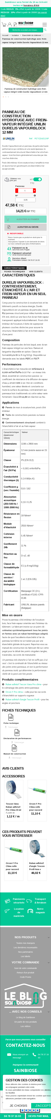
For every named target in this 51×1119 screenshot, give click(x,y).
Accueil (5, 35)
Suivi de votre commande (25, 968)
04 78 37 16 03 (12, 1116)
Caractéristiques (14, 268)
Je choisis (18, 1105)
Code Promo (25, 977)
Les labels (25, 956)
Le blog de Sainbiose (25, 1017)
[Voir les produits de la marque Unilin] (8, 139)
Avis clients (35, 272)
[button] (3, 101)
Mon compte (10, 25)
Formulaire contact (19, 260)
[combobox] (26, 30)
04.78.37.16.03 (34, 260)
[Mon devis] (15, 25)
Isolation (15, 35)
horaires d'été (31, 5)
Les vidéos (25, 1026)
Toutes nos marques (25, 943)
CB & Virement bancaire (21, 254)
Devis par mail (38, 1116)
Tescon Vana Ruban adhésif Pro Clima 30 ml (13, 807)
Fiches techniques (14, 272)
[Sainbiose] (25, 23)
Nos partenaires (25, 952)
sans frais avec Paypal (20, 249)
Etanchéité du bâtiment (31, 35)
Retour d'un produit (25, 972)
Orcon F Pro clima (14, 692)
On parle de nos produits (25, 1022)
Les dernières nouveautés (25, 947)
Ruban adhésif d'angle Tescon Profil (22, 700)
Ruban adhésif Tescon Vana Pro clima (23, 684)
